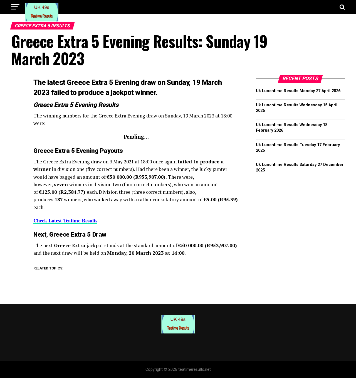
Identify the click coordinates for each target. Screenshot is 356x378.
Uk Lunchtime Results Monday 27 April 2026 (298, 91)
